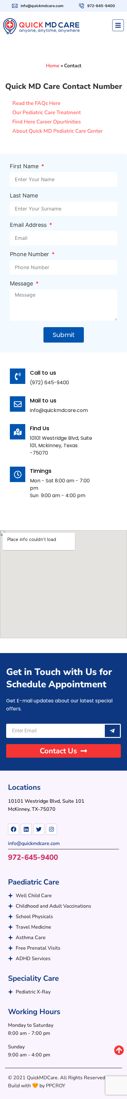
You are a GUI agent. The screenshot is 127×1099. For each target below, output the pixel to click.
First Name (25, 166)
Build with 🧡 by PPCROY (36, 1085)
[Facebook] (13, 829)
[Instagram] (51, 829)
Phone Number (30, 254)
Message (22, 284)
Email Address (29, 225)
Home (52, 65)
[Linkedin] (26, 829)
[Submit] (112, 731)
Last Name (24, 196)
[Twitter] (38, 829)
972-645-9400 (33, 857)
